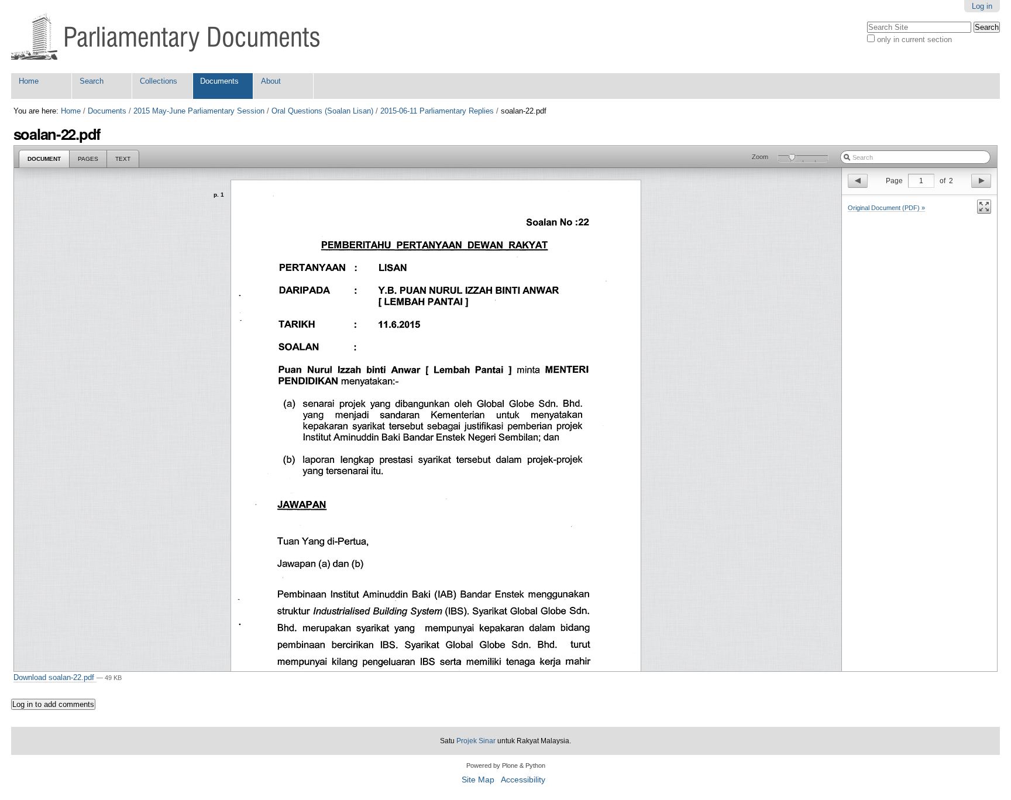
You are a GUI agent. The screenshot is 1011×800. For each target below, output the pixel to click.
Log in (982, 6)
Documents (219, 81)
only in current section (914, 39)
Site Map (478, 779)
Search (92, 81)
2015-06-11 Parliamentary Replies (437, 111)
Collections (158, 81)
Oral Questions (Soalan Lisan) (322, 111)
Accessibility (523, 779)
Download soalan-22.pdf (55, 677)
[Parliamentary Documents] (165, 36)
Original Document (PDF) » (886, 207)
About (271, 81)
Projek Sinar (476, 741)
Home (29, 81)
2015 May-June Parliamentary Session (198, 111)
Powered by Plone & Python (505, 765)
